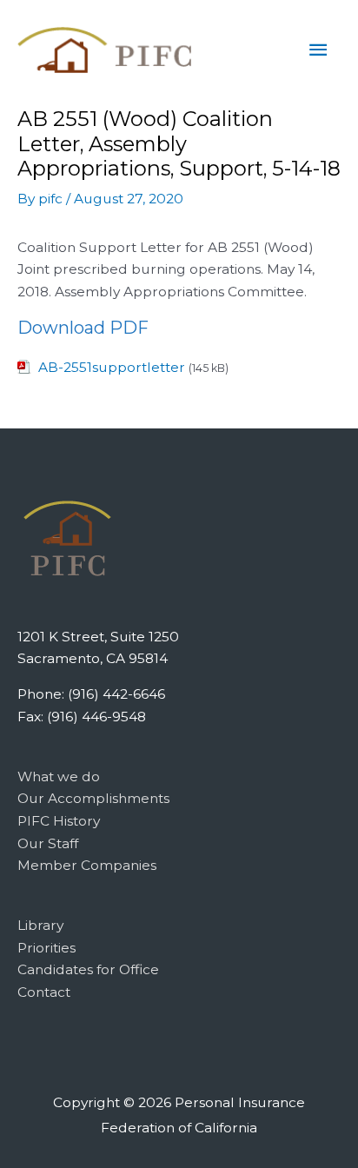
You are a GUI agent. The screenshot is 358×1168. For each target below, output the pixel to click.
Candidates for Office (88, 969)
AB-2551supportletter (111, 367)
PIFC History (58, 821)
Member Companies (86, 865)
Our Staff (47, 843)
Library (40, 925)
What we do (58, 776)
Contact (43, 992)
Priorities (46, 947)
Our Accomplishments (93, 798)
